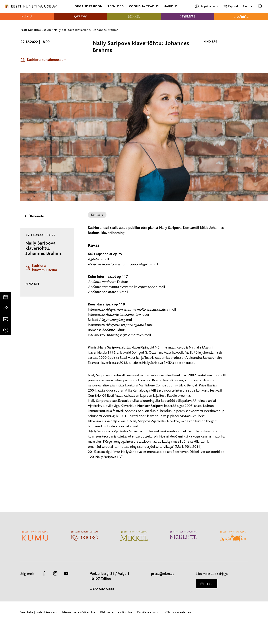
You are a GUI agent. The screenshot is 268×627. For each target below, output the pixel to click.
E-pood (233, 6)
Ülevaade (36, 216)
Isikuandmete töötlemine (78, 612)
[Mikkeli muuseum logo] (134, 16)
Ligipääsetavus (209, 6)
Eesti (246, 6)
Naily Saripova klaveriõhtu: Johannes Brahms (86, 30)
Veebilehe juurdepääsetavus (38, 612)
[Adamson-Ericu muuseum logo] (241, 16)
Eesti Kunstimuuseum (35, 30)
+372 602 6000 (102, 589)
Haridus (171, 6)
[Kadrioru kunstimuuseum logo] (80, 16)
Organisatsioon (88, 6)
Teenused (116, 6)
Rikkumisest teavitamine (116, 612)
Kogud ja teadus (144, 6)
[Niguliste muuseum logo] (187, 16)
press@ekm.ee (162, 574)
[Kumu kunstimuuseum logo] (27, 16)
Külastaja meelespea (178, 612)
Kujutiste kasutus (148, 612)
